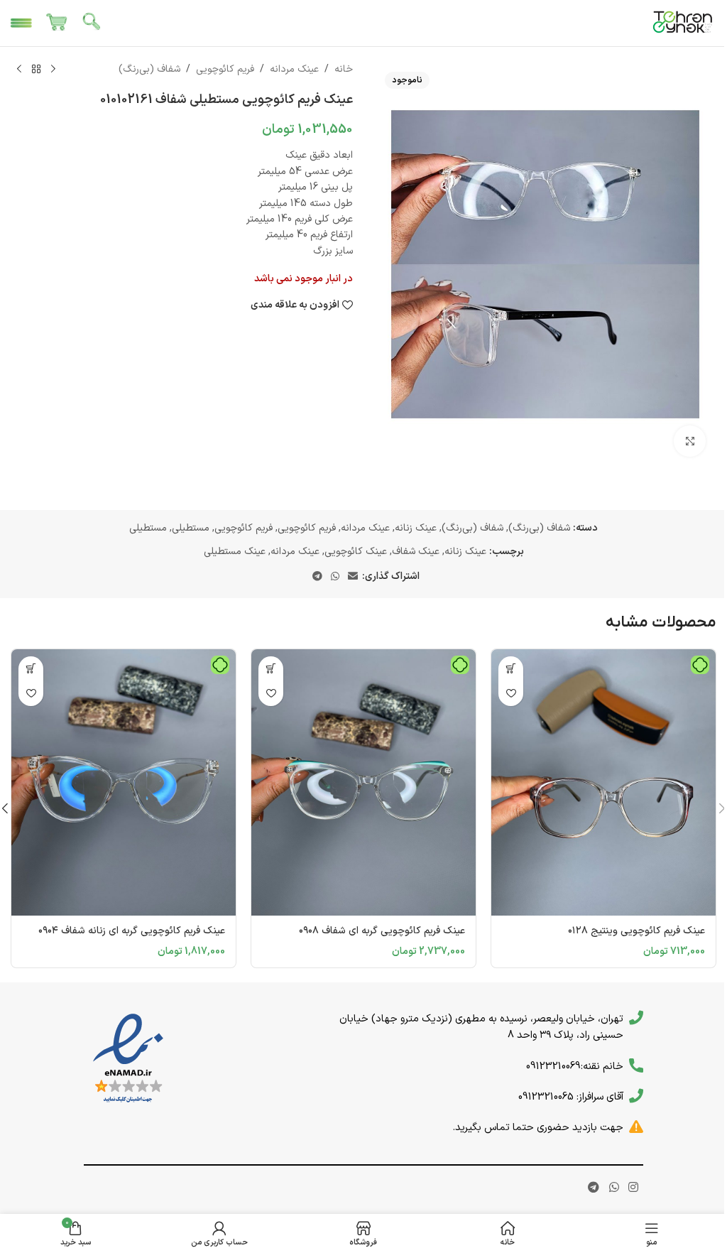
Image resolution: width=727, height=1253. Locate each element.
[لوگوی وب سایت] (683, 22)
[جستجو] (92, 23)
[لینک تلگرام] (317, 577)
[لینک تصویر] (128, 1058)
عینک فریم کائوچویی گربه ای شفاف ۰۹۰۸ (382, 930)
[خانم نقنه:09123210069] (636, 1065)
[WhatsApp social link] (335, 577)
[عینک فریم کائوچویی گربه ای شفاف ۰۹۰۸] (363, 782)
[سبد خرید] (57, 23)
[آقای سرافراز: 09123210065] (636, 1096)
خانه (343, 69)
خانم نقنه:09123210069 (574, 1066)
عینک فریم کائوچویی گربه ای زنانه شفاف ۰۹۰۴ (131, 930)
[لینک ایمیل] (353, 577)
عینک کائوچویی (355, 551)
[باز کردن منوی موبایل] (21, 23)
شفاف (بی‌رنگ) (149, 69)
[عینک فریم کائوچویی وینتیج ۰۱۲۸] (603, 782)
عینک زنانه (416, 528)
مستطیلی (190, 528)
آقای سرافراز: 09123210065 (570, 1097)
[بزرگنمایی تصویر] (690, 441)
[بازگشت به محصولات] (36, 69)
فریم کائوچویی (225, 69)
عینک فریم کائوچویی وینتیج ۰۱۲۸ (636, 930)
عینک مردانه (294, 69)
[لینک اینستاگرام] (633, 1187)
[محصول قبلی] (53, 69)
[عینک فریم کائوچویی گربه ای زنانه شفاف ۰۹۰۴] (123, 782)
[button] (510, 668)
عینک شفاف (415, 551)
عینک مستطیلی (235, 551)
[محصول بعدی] (19, 69)
